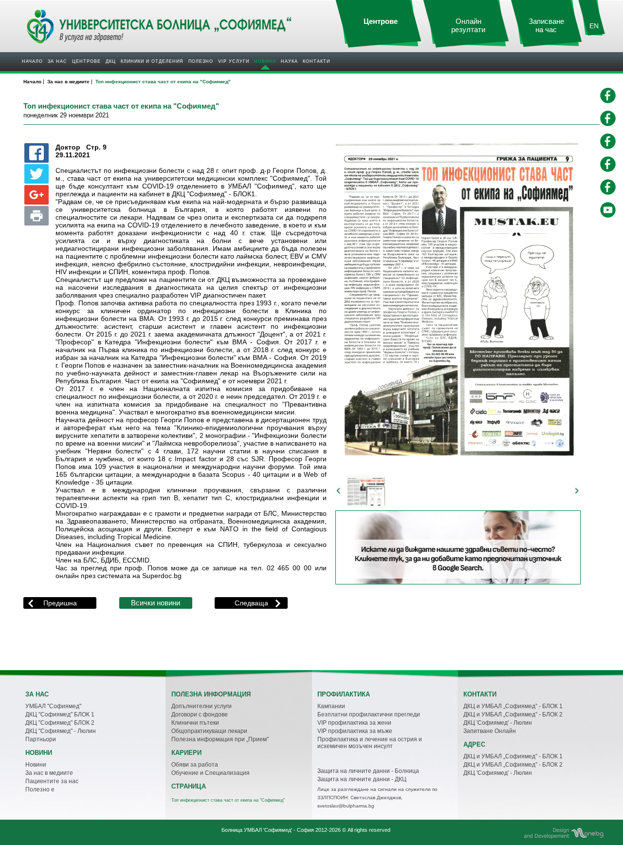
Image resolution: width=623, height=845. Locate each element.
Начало (32, 61)
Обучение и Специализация (210, 773)
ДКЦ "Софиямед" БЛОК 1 (59, 714)
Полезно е (40, 789)
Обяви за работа (194, 764)
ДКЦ (111, 61)
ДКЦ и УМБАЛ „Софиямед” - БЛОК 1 (513, 706)
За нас (57, 61)
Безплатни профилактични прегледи (368, 714)
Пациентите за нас (51, 781)
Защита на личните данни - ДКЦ (361, 779)
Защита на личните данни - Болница (368, 771)
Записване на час (546, 26)
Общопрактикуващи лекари (209, 731)
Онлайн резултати (468, 26)
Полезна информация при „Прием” (220, 739)
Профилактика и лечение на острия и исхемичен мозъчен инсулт (369, 743)
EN (594, 26)
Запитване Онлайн (489, 731)
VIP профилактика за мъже (354, 731)
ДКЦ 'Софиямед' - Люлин (497, 722)
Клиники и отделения (152, 61)
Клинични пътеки (195, 722)
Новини (265, 61)
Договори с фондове (199, 714)
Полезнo (200, 61)
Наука (289, 61)
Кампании (331, 706)
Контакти (316, 61)
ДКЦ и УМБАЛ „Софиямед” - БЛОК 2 (513, 714)
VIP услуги (233, 61)
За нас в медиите (49, 773)
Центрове (86, 61)
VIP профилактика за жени (354, 722)
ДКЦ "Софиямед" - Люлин (60, 731)
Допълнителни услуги (201, 706)
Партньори (40, 739)
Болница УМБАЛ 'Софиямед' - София (267, 830)
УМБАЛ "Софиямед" (53, 706)
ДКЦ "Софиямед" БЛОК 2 (59, 722)
